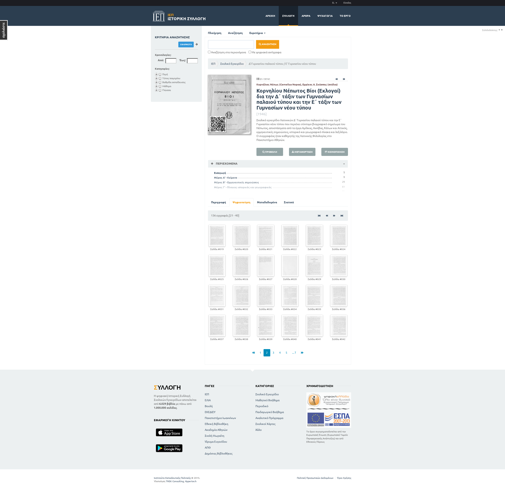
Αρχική (270, 15)
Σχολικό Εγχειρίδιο (232, 63)
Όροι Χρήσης (344, 478)
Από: (161, 60)
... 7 (294, 352)
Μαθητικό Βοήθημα (267, 400)
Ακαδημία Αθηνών (216, 429)
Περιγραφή (218, 202)
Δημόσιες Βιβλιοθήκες (218, 453)
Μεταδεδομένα (267, 202)
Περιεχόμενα (226, 163)
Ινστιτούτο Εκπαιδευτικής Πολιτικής (172, 478)
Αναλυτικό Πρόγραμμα (269, 418)
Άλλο (258, 429)
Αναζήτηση (235, 33)
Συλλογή (288, 15)
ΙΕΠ (213, 63)
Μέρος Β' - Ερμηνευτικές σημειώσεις (236, 182)
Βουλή (209, 406)
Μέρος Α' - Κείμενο (225, 177)
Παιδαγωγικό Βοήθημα (269, 412)
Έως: (182, 60)
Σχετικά (289, 202)
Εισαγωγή (220, 172)
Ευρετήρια (256, 33)
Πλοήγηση (214, 33)
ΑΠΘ (208, 447)
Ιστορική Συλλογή (187, 16)
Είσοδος (347, 3)
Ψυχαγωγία (325, 15)
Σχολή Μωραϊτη (214, 435)
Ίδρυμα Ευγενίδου (216, 441)
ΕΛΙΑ (208, 400)
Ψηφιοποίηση (241, 202)
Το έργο (345, 15)
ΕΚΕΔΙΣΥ (210, 412)
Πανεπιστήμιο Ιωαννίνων (220, 418)
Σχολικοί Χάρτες (265, 423)
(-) (502, 30)
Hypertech (190, 481)
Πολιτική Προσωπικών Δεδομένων (315, 478)
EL (333, 3)
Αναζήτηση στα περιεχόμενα (228, 52)
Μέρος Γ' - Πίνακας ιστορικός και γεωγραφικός (243, 187)
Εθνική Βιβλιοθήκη (216, 423)
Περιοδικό (261, 406)
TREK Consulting (175, 481)
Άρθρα (306, 15)
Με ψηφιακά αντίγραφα (266, 52)
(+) (499, 30)
